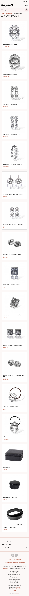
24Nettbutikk (17, 593)
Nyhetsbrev (22, 562)
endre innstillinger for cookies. (15, 589)
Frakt (10, 559)
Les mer (18, 587)
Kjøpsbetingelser (17, 559)
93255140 (6, 568)
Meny (4, 10)
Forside (3, 13)
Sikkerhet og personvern (11, 562)
